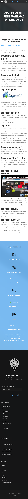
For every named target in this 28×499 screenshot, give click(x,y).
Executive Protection (6, 406)
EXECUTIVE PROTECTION (7, 451)
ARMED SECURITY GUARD (7, 442)
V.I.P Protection (5, 413)
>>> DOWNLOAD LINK (11, 45)
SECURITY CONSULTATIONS (7, 446)
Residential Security (6, 411)
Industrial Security (5, 426)
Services (4, 467)
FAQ (3, 475)
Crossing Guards (5, 421)
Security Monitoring (6, 408)
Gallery (3, 472)
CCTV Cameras (5, 418)
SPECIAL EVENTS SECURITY (7, 449)
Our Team (4, 470)
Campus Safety (5, 428)
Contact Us (4, 480)
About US (4, 477)
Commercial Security (6, 430)
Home (3, 465)
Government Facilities (6, 423)
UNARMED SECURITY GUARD (8, 444)
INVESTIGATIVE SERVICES (7, 454)
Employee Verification (6, 482)
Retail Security (5, 416)
